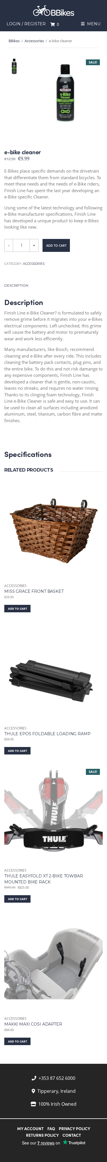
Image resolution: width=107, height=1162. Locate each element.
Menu (93, 23)
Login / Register (26, 23)
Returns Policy (42, 1135)
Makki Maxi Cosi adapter (33, 1024)
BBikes (14, 40)
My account (30, 1128)
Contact (71, 1135)
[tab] (53, 285)
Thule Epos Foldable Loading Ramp (47, 733)
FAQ (51, 1128)
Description (16, 285)
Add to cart (56, 245)
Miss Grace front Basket (34, 591)
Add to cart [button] (17, 609)
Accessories (34, 40)
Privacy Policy (74, 1128)
